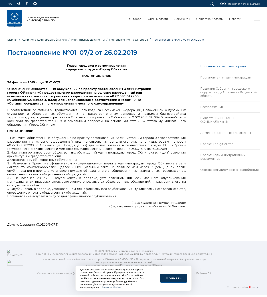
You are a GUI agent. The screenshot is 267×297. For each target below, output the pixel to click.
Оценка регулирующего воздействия (229, 170)
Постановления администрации (225, 77)
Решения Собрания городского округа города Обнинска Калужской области (228, 92)
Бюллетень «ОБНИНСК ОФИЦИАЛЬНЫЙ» (218, 119)
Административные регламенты (225, 133)
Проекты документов (216, 144)
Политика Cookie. (111, 287)
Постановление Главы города (223, 66)
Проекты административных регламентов (222, 156)
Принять (173, 278)
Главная (12, 39)
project (254, 287)
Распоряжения (212, 107)
